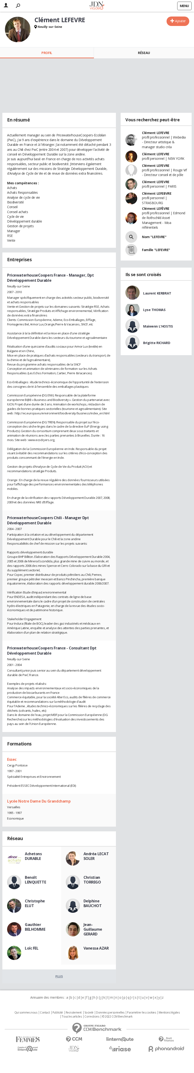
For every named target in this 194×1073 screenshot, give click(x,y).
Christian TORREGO (92, 880)
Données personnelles (110, 1012)
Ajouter (180, 21)
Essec (12, 759)
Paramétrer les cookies (141, 1012)
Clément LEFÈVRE (155, 208)
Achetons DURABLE (33, 856)
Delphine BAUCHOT (93, 903)
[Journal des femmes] (28, 1039)
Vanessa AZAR (96, 948)
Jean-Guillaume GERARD (93, 929)
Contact (45, 1012)
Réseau (144, 52)
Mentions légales (169, 1012)
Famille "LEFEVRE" (156, 250)
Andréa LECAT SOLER (96, 856)
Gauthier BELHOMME (35, 927)
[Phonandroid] (166, 1049)
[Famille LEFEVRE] (131, 250)
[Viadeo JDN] (74, 1049)
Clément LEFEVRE (155, 132)
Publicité (58, 1012)
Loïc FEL (32, 948)
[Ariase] (120, 1048)
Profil (46, 52)
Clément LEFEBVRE (156, 193)
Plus (59, 976)
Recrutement (74, 1012)
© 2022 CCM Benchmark (117, 1016)
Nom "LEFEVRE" (154, 237)
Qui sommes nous (25, 1012)
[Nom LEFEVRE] (131, 237)
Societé (88, 1012)
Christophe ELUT (35, 903)
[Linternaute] (120, 1039)
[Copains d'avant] (28, 1049)
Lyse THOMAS (154, 309)
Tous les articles (72, 1016)
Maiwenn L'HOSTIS (158, 326)
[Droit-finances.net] (166, 1039)
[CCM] (74, 1039)
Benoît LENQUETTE (35, 880)
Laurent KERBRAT (157, 293)
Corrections (91, 1016)
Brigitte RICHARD (156, 343)
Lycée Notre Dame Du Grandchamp (39, 801)
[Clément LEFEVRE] (18, 29)
